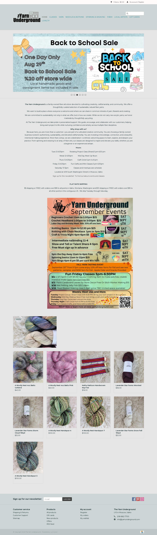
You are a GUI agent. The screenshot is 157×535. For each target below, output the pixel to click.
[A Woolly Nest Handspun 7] (95, 412)
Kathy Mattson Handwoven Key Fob (93, 386)
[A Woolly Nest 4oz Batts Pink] (62, 367)
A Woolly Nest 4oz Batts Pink (61, 385)
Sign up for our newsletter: (27, 499)
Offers (49, 521)
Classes (53, 17)
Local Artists (120, 17)
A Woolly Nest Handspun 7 (93, 431)
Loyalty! (46, 21)
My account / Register (136, 2)
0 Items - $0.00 (118, 2)
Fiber (109, 17)
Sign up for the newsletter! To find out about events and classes (78, 176)
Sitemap (16, 518)
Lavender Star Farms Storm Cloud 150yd (26, 432)
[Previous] (17, 63)
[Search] (127, 13)
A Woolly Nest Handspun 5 (26, 476)
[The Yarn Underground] (27, 17)
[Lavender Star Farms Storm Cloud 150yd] (28, 412)
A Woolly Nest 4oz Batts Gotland (25, 386)
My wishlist (84, 518)
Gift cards (134, 17)
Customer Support (20, 515)
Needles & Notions (75, 17)
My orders (84, 515)
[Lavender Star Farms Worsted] (129, 367)
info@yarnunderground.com (128, 519)
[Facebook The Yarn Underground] (134, 499)
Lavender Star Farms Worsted (128, 385)
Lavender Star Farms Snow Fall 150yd (129, 432)
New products (52, 518)
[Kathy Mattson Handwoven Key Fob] (95, 367)
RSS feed (50, 524)
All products (51, 512)
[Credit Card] (141, 532)
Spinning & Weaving (95, 17)
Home (44, 17)
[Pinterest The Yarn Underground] (138, 499)
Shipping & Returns (21, 512)
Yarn (61, 17)
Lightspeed (53, 532)
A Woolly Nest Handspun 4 (60, 431)
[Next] (139, 63)
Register (83, 512)
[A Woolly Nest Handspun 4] (62, 412)
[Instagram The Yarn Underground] (142, 499)
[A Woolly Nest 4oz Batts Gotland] (28, 367)
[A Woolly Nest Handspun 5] (28, 457)
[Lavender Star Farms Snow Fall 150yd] (129, 412)
